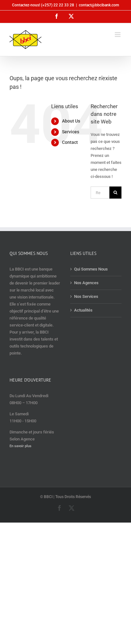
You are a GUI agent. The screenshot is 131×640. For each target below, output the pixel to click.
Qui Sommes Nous (91, 269)
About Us (71, 120)
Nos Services (86, 296)
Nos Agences (86, 282)
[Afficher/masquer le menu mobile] (118, 34)
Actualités (83, 310)
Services (70, 131)
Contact (70, 142)
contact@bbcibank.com (99, 5)
